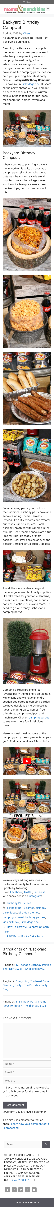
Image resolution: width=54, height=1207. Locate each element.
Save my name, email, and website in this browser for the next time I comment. (27, 1091)
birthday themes (28, 912)
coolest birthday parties (30, 917)
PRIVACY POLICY (19, 1180)
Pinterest (39, 892)
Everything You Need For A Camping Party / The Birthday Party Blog (26, 985)
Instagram (35, 896)
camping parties (39, 717)
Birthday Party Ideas (20, 903)
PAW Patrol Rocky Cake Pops (25, 936)
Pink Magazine (30, 84)
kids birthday (11, 922)
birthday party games (20, 907)
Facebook (16, 892)
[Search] (46, 1144)
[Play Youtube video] (27, 761)
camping (8, 917)
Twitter (28, 892)
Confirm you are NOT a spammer (25, 1111)
